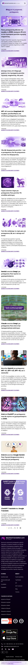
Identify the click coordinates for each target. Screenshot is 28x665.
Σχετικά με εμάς (4, 577)
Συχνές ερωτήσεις (19, 577)
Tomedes (23, 659)
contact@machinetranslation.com (11, 646)
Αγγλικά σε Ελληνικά (5, 599)
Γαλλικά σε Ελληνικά (5, 608)
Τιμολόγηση (18, 580)
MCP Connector (18, 586)
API (16, 583)
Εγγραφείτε (3, 587)
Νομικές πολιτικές (10, 656)
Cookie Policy (10, 663)
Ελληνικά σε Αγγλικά (5, 602)
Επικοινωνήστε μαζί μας (5, 580)
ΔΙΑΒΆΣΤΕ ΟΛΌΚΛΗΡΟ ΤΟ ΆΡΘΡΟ (10, 51)
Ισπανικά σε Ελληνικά (6, 614)
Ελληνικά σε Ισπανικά (6, 611)
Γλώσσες (17, 592)
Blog (16, 589)
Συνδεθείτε (3, 584)
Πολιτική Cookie (18, 656)
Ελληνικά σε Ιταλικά (5, 605)
